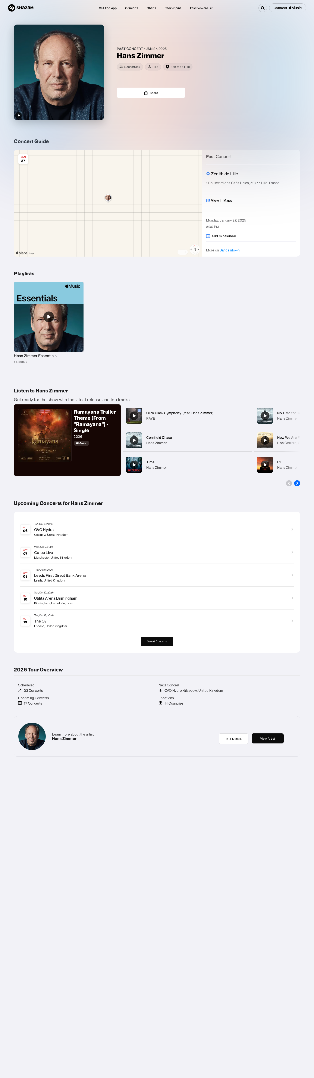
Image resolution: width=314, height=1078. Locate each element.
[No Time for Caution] (265, 415)
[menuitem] (108, 8)
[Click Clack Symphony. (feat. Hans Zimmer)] (134, 415)
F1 (279, 462)
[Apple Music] (95, 443)
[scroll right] (297, 483)
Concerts (131, 8)
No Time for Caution (293, 413)
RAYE (150, 418)
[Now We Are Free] (265, 440)
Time (150, 462)
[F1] (265, 465)
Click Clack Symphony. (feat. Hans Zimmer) (180, 413)
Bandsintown (230, 250)
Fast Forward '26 (201, 8)
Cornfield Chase (159, 437)
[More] (244, 416)
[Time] (134, 465)
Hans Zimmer (156, 443)
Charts (151, 8)
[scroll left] (289, 483)
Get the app (108, 8)
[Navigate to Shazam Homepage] (21, 8)
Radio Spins (173, 8)
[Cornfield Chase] (134, 440)
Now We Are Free (291, 437)
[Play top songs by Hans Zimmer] (18, 115)
